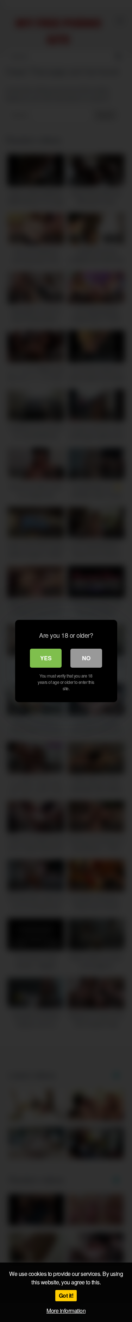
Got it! (66, 1295)
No (86, 658)
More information (66, 1311)
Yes (46, 658)
